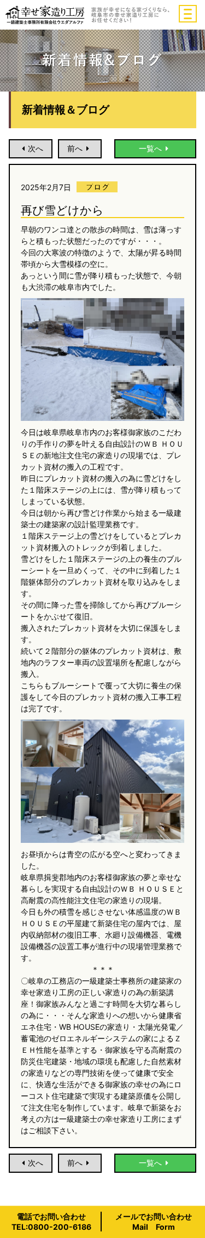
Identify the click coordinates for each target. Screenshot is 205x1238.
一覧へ (150, 148)
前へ (75, 148)
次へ (35, 148)
